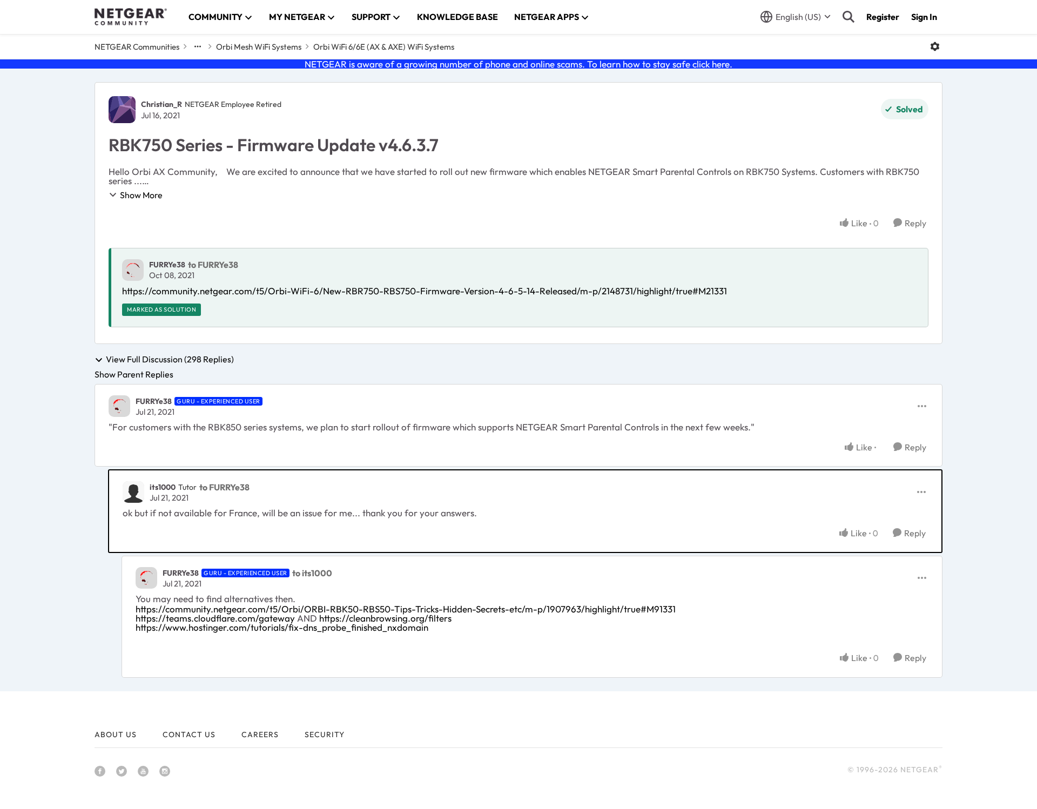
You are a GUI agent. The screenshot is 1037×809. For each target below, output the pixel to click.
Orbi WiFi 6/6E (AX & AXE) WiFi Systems (383, 47)
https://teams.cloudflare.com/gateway (215, 618)
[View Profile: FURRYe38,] (133, 270)
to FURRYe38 (213, 264)
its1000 (163, 487)
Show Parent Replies (134, 374)
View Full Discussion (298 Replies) (170, 360)
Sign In (924, 16)
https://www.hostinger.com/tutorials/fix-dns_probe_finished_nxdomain (282, 627)
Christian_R (161, 104)
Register (882, 16)
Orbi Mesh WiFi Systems (258, 47)
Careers (260, 734)
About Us (116, 734)
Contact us (189, 734)
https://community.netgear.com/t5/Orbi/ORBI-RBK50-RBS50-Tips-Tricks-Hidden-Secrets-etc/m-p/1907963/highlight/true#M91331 (406, 609)
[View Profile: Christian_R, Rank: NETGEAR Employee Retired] (122, 109)
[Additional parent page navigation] (197, 46)
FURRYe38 (167, 264)
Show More (141, 195)
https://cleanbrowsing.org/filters (385, 618)
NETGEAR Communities (137, 47)
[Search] (848, 16)
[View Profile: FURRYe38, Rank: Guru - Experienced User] (119, 406)
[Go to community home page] (131, 16)
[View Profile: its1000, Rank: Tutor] (133, 492)
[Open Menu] (934, 46)
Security (325, 734)
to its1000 (312, 573)
